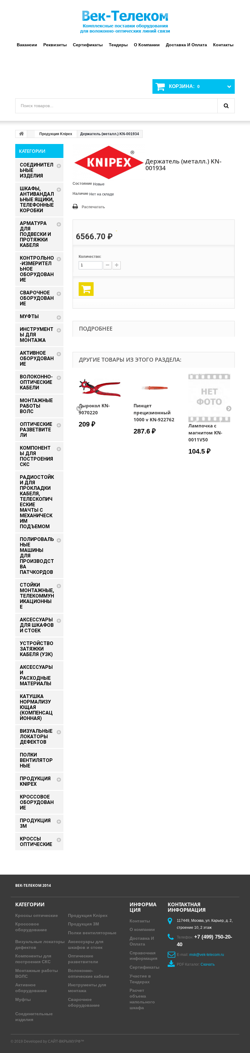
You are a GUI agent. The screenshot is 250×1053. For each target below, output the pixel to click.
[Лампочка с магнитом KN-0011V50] (209, 398)
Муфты (23, 999)
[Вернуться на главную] (21, 134)
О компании (147, 44)
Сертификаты (88, 44)
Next (229, 408)
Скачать (208, 964)
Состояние (82, 183)
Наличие (80, 193)
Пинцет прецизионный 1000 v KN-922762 (154, 412)
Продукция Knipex (55, 134)
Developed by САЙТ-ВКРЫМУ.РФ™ (54, 1041)
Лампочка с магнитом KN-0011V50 (205, 433)
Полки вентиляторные (92, 932)
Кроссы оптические (36, 915)
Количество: (90, 256)
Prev (79, 408)
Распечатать (93, 207)
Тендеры (118, 44)
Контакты (223, 44)
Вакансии (27, 44)
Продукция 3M (83, 923)
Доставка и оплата (186, 44)
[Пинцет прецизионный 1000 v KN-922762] (155, 388)
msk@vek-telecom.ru (206, 955)
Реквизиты (55, 44)
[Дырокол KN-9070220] (100, 388)
